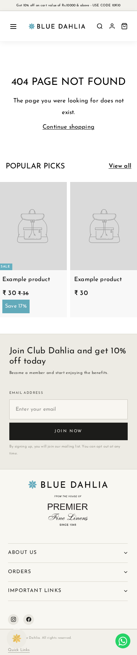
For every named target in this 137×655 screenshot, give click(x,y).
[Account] (112, 26)
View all (120, 166)
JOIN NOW (68, 431)
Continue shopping (68, 127)
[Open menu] (13, 26)
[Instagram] (13, 619)
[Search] (100, 26)
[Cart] (124, 26)
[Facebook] (28, 619)
